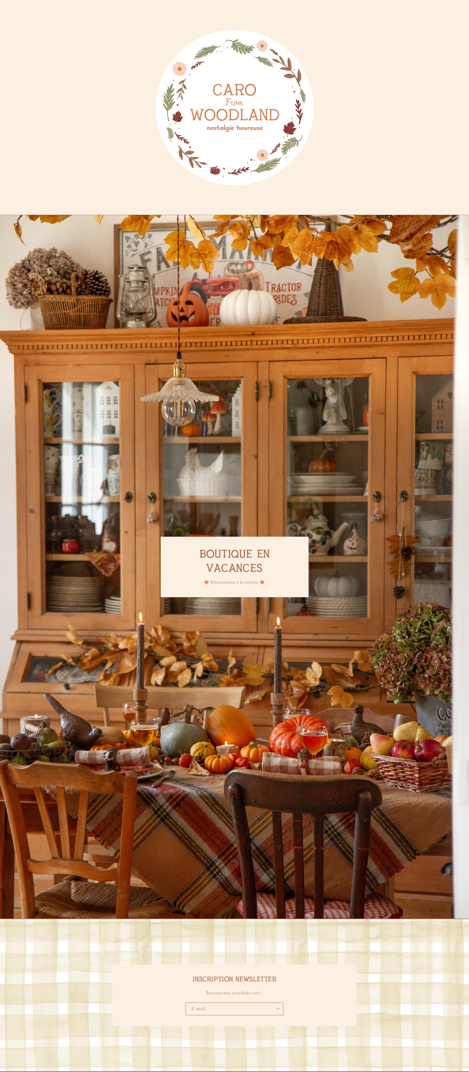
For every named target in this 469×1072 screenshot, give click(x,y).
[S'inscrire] (277, 1009)
